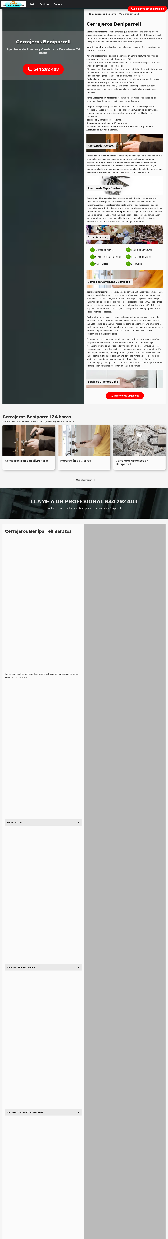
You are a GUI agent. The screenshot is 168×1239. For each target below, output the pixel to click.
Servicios (44, 4)
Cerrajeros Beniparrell (129, 14)
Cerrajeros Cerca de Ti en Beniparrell (25, 1112)
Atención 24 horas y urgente (21, 967)
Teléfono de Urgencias (126, 395)
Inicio (32, 4)
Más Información (84, 480)
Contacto (58, 4)
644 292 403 (45, 69)
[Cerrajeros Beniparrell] (13, 4)
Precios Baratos (15, 822)
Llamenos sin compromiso (149, 8)
